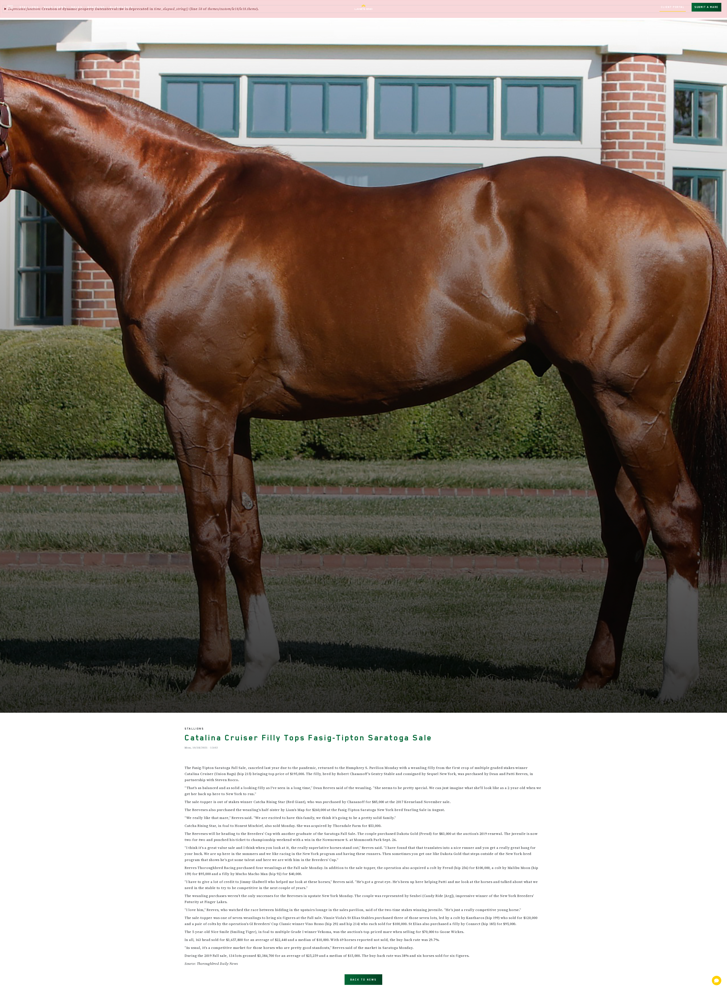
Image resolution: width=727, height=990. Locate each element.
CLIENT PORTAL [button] (673, 7)
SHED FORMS (55, 7)
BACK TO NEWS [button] (363, 979)
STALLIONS (29, 7)
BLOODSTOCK (121, 7)
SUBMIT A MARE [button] (706, 7)
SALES (77, 7)
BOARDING (96, 7)
